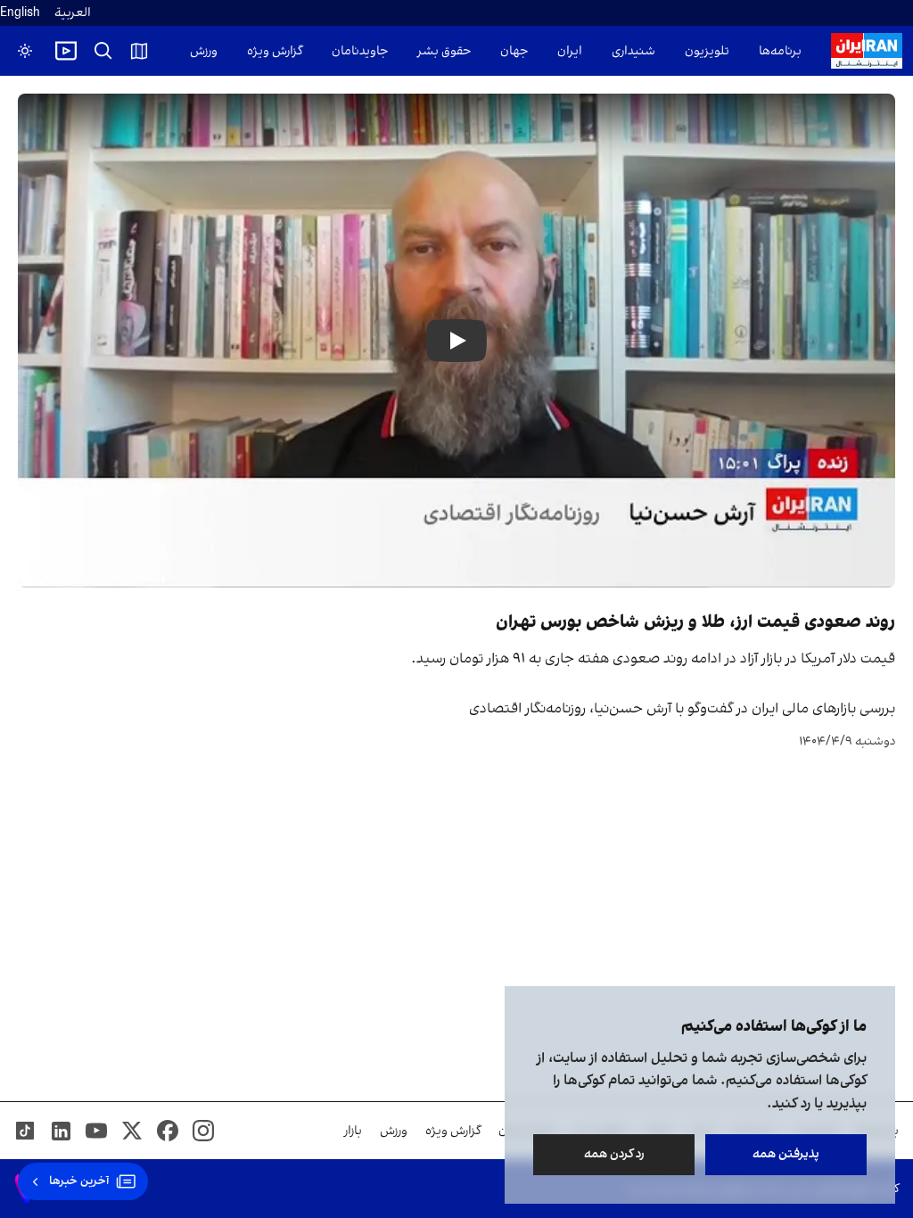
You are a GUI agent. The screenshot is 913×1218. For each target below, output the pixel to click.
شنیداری (633, 51)
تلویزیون (707, 51)
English (20, 13)
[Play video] (66, 51)
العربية (72, 13)
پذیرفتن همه (786, 1154)
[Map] (139, 51)
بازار (353, 1131)
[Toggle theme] (25, 51)
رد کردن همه (614, 1154)
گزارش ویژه (274, 51)
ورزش (204, 51)
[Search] (103, 51)
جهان (514, 51)
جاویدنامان (360, 51)
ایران (569, 51)
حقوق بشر (444, 51)
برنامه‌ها (780, 51)
